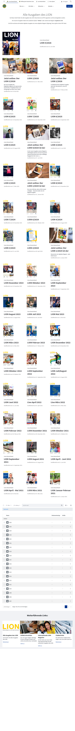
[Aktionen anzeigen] (70, 522)
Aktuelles (50, 6)
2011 (10, 584)
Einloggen (65, 1)
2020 (10, 547)
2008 (10, 597)
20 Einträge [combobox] (6, 606)
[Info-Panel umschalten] (71, 505)
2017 (10, 559)
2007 (10, 601)
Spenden (69, 6)
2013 (10, 576)
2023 (10, 535)
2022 (10, 539)
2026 (10, 522)
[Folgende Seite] (71, 606)
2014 (10, 572)
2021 (10, 543)
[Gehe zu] (4, 6)
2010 (10, 588)
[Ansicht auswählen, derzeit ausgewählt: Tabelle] (67, 505)
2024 (10, 530)
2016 (10, 564)
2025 (10, 526)
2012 (10, 580)
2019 (10, 551)
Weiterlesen (6, 642)
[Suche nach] (62, 505)
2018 (10, 555)
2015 (10, 568)
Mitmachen (40, 6)
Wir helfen (31, 6)
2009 (10, 593)
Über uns (22, 6)
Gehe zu (22, 643)
